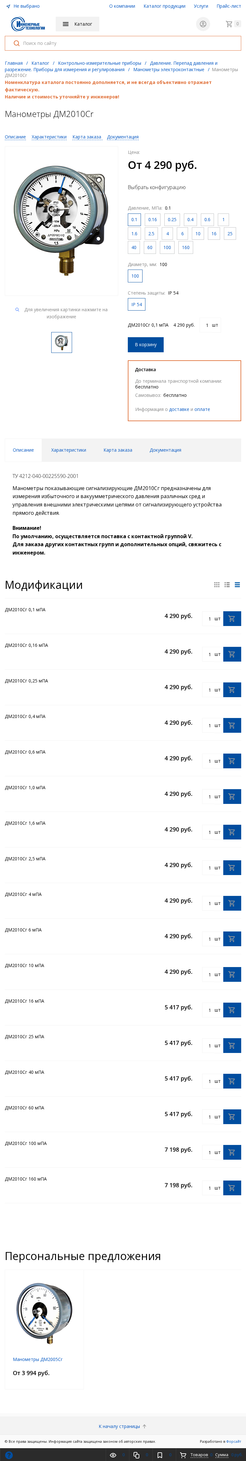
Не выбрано (26, 6)
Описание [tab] (23, 450)
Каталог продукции (164, 6)
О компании (122, 6)
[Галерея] (227, 584)
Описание (15, 137)
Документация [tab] (165, 450)
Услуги (201, 6)
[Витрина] (217, 584)
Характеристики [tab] (68, 450)
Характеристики (49, 137)
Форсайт (233, 1441)
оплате (202, 409)
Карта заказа (87, 137)
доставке (179, 409)
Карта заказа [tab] (117, 450)
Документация (123, 137)
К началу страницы (120, 1426)
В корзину (146, 344)
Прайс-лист (229, 6)
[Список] (237, 584)
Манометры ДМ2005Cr (37, 1359)
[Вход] (203, 24)
